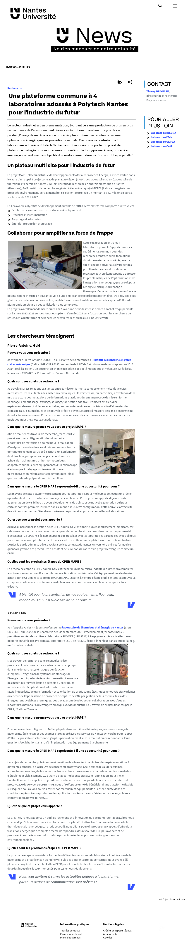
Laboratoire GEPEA (163, 141)
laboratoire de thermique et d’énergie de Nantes (92, 627)
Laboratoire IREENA (163, 133)
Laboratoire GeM (161, 146)
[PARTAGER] (130, 82)
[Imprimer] (120, 82)
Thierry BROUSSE (157, 91)
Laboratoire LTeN (161, 137)
